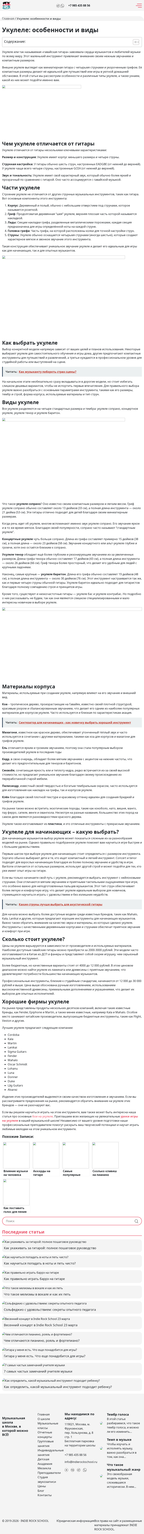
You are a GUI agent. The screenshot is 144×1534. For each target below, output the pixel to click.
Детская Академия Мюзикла (45, 1463)
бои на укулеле (42, 1116)
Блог (41, 1491)
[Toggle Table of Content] (134, 42)
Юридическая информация (75, 1521)
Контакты (45, 1495)
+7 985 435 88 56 (79, 5)
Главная (8, 18)
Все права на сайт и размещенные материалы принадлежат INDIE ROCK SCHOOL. (118, 1525)
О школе (44, 1419)
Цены (42, 1486)
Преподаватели (49, 1473)
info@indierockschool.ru (81, 1462)
